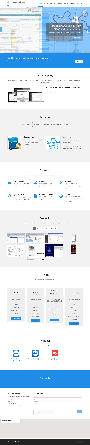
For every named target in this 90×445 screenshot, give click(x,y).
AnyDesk (54, 359)
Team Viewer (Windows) (16, 359)
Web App (47, 228)
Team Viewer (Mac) (35, 359)
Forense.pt (65, 223)
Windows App (40, 228)
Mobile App (53, 228)
